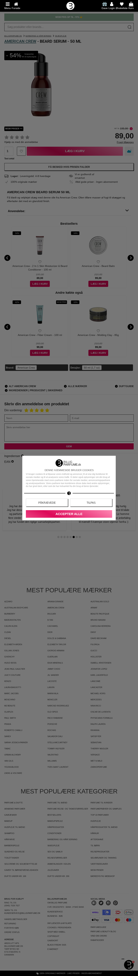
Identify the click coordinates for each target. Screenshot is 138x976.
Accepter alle (69, 514)
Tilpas (91, 502)
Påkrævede (47, 502)
